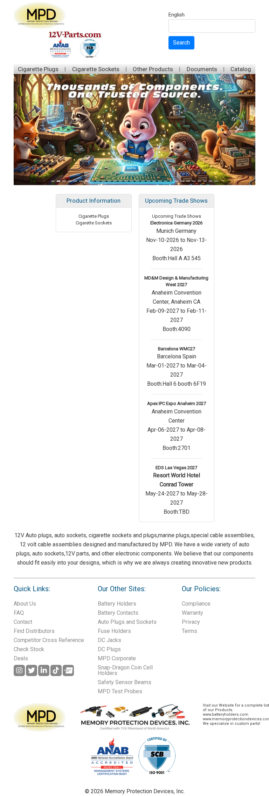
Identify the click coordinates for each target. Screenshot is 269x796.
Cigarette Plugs (38, 69)
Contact (23, 622)
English (176, 15)
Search (181, 42)
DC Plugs (109, 649)
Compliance (196, 603)
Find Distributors (34, 631)
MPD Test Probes (120, 691)
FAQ (19, 612)
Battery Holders (117, 603)
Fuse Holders (114, 631)
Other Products (153, 69)
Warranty (192, 612)
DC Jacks (109, 640)
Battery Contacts (118, 612)
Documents (202, 69)
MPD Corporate (117, 658)
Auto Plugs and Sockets (127, 622)
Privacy (191, 622)
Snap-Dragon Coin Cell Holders (125, 670)
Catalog (240, 69)
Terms (189, 631)
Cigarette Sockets (95, 69)
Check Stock (29, 649)
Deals (21, 658)
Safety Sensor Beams (124, 682)
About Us (25, 603)
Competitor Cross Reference (49, 640)
